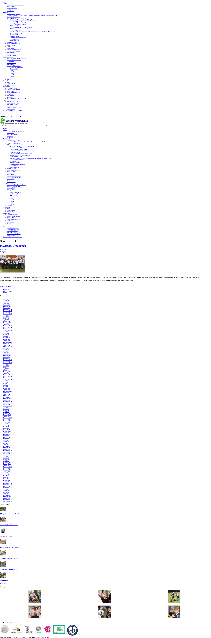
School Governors (11, 63)
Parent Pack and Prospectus (14, 49)
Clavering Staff (11, 61)
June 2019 (6, 409)
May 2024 (6, 334)
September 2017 (7, 438)
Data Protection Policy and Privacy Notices (21, 27)
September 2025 (7, 314)
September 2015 (7, 471)
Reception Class (14, 69)
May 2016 (6, 459)
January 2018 (6, 432)
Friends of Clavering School (14, 60)
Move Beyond (45, 637)
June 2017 (6, 441)
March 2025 (6, 321)
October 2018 (6, 421)
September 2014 (7, 487)
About (5, 3)
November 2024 (7, 327)
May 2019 (6, 410)
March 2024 (6, 337)
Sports (8, 82)
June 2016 (6, 458)
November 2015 (7, 468)
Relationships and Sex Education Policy (20, 28)
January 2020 (6, 400)
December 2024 (7, 325)
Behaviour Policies (15, 36)
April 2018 (6, 428)
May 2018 (6, 426)
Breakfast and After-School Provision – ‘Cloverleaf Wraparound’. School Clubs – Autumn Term (32, 15)
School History (10, 6)
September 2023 (7, 346)
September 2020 (7, 395)
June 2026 (6, 300)
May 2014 (6, 492)
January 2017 (6, 449)
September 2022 (7, 363)
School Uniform (11, 45)
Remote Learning (11, 55)
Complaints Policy (14, 39)
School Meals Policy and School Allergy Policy (22, 20)
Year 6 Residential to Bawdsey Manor (10, 547)
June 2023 (6, 349)
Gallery (5, 100)
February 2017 (7, 447)
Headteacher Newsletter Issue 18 (9, 558)
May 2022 (6, 367)
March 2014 (6, 495)
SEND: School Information (17, 33)
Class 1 (12, 70)
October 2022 (6, 361)
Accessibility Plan (14, 34)
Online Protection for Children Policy (19, 24)
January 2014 (6, 498)
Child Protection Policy (16, 30)
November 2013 (7, 501)
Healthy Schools (11, 83)
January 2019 (6, 416)
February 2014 (7, 496)
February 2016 (7, 464)
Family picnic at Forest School (8, 569)
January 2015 (6, 481)
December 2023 (7, 342)
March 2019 (6, 413)
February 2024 (7, 339)
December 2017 (7, 434)
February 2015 (7, 480)
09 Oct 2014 (3, 249)
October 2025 (6, 312)
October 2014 (6, 486)
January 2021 (6, 389)
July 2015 (5, 473)
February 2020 (7, 398)
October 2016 (6, 453)
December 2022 (7, 358)
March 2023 (6, 354)
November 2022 (7, 360)
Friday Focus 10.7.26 (6, 536)
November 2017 (7, 435)
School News (6, 80)
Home (5, 2)
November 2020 (7, 392)
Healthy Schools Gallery (13, 103)
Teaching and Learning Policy (18, 37)
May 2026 (6, 302)
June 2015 (6, 474)
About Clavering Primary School (15, 5)
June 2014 (6, 490)
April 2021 (6, 385)
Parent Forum (10, 64)
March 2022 (6, 370)
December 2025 (7, 309)
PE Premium (10, 54)
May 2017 (6, 443)
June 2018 (6, 425)
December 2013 (7, 499)
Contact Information (12, 88)
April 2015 (6, 477)
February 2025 (7, 322)
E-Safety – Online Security (14, 51)
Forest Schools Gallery (12, 101)
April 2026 (6, 303)
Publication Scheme (15, 25)
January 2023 (6, 357)
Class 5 (12, 76)
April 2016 (6, 461)
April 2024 (6, 336)
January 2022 (6, 373)
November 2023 (7, 343)
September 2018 (7, 422)
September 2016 (7, 455)
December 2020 (7, 391)
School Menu (10, 48)
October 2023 (6, 345)
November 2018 (7, 419)
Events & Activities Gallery (14, 107)
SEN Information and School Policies (16, 18)
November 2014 (7, 484)
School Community (8, 57)
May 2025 (6, 318)
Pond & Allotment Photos (13, 106)
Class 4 (12, 75)
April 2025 (6, 320)
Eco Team (9, 79)
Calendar (9, 46)
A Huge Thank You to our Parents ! (10, 514)
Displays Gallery (11, 109)
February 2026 (7, 306)
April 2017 (6, 444)
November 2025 (7, 311)
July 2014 (5, 489)
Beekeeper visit (4, 580)
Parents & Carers (7, 12)
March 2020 (6, 397)
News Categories (5, 286)
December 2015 (7, 467)
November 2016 (7, 452)
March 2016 (6, 462)
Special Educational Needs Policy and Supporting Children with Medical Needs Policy (32, 31)
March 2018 (6, 429)
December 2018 (7, 418)
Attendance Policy (14, 40)
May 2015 (6, 475)
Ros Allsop (3, 252)
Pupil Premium (10, 52)
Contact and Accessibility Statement (12, 110)
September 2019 (7, 406)
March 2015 (6, 478)
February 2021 (7, 388)
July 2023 (5, 348)
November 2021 (7, 376)
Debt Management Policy (16, 21)
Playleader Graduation (13, 245)
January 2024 (6, 340)
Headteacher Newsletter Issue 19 (9, 525)
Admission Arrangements (13, 14)
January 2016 (6, 465)
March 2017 (6, 446)
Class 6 (12, 77)
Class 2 (12, 72)
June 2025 (6, 317)
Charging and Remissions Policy (18, 23)
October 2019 (6, 404)
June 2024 (6, 333)
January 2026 (6, 308)
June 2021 (6, 382)
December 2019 (7, 401)
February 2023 (7, 355)
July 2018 (5, 424)
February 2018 (7, 431)
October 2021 (6, 377)
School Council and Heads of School (16, 58)
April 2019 (6, 412)
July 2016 (5, 456)
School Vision (10, 91)
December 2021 (7, 374)
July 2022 (5, 364)
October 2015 (6, 470)
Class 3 (12, 73)
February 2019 (7, 415)
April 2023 (6, 352)
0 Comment (3, 251)
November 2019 (7, 403)
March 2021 (6, 386)
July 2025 (5, 315)
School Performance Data (13, 43)
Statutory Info (6, 86)
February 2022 (7, 372)
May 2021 (6, 383)
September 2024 (7, 330)
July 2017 (5, 440)
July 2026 (5, 299)
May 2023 (6, 351)
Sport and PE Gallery (12, 104)
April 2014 (6, 493)
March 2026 (6, 305)
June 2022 (6, 366)
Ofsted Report (10, 11)
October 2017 (6, 437)
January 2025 (6, 324)
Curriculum (10, 9)
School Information (12, 8)
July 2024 (5, 331)
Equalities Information (12, 42)
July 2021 (5, 380)
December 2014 (7, 483)
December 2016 (7, 450)
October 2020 (6, 394)
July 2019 (5, 407)
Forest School (10, 85)
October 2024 (6, 328)
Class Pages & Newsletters (14, 66)
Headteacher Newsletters (13, 17)
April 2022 (6, 369)
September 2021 (7, 379)
